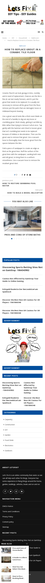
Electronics (9, 445)
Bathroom (35, 38)
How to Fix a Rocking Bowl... (18, 577)
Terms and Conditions (11, 511)
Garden (7, 435)
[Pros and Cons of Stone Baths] (22, 218)
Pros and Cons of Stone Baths (22, 234)
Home (4, 38)
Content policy (8, 522)
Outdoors (8, 450)
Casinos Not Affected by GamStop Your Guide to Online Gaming (20, 279)
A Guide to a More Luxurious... (19, 559)
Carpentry (8, 419)
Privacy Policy (7, 516)
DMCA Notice (7, 506)
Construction (10, 424)
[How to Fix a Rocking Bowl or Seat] (6, 578)
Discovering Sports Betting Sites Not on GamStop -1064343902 (22, 269)
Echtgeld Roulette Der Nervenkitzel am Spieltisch (20, 290)
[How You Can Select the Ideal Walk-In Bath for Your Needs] (6, 569)
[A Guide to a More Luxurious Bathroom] (6, 560)
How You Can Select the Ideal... (19, 568)
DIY (13, 38)
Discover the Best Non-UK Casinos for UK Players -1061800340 (21, 301)
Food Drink (9, 440)
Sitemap (5, 527)
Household (23, 38)
